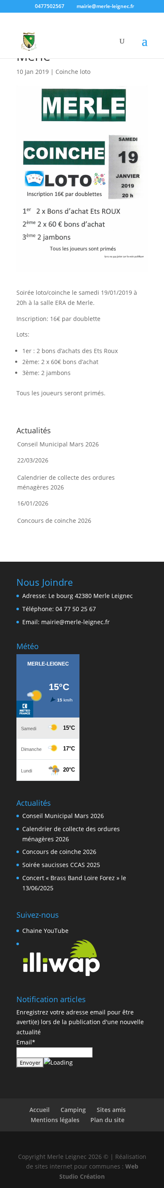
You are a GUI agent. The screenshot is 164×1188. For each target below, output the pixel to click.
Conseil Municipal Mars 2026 (58, 444)
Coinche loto (73, 72)
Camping (73, 1110)
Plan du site (107, 1120)
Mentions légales (55, 1120)
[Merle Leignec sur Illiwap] (61, 975)
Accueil (39, 1110)
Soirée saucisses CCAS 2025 (61, 865)
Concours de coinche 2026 (54, 521)
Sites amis (111, 1110)
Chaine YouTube (45, 931)
